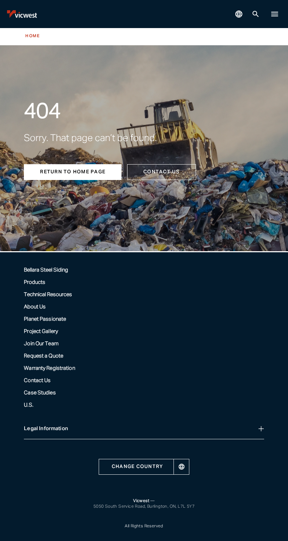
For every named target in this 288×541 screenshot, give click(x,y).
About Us (35, 306)
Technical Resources (48, 294)
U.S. (28, 405)
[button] (274, 14)
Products (34, 282)
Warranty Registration (49, 368)
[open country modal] (239, 14)
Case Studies (39, 392)
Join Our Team (41, 343)
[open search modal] (255, 14)
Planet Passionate (45, 319)
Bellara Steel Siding (46, 270)
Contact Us (37, 380)
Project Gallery (41, 331)
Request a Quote (43, 356)
